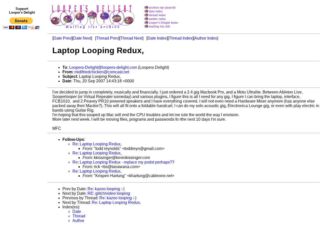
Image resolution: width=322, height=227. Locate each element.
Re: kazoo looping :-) (106, 189)
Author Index (205, 38)
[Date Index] (167, 12)
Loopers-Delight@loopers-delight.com (103, 67)
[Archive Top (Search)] (167, 8)
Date (76, 211)
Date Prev (62, 38)
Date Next (82, 38)
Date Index (157, 38)
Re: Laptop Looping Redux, (97, 144)
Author (78, 220)
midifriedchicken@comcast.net (101, 72)
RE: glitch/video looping (109, 193)
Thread (78, 216)
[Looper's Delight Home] (167, 23)
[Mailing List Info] (167, 29)
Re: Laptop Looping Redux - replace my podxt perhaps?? (123, 162)
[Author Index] (167, 19)
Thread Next (131, 38)
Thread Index (180, 38)
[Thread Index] (167, 15)
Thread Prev (107, 38)
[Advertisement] (22, 135)
